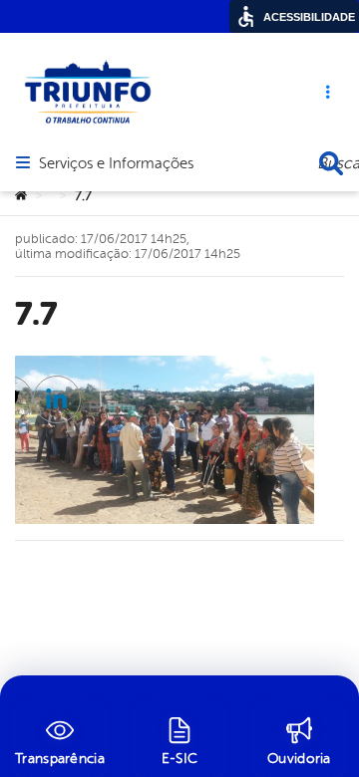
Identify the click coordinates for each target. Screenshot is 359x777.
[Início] (21, 196)
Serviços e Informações (116, 164)
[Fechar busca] (331, 163)
